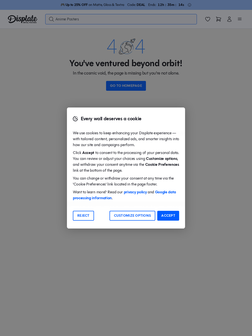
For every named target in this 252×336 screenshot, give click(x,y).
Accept (168, 216)
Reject (83, 216)
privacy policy (135, 192)
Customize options (132, 216)
